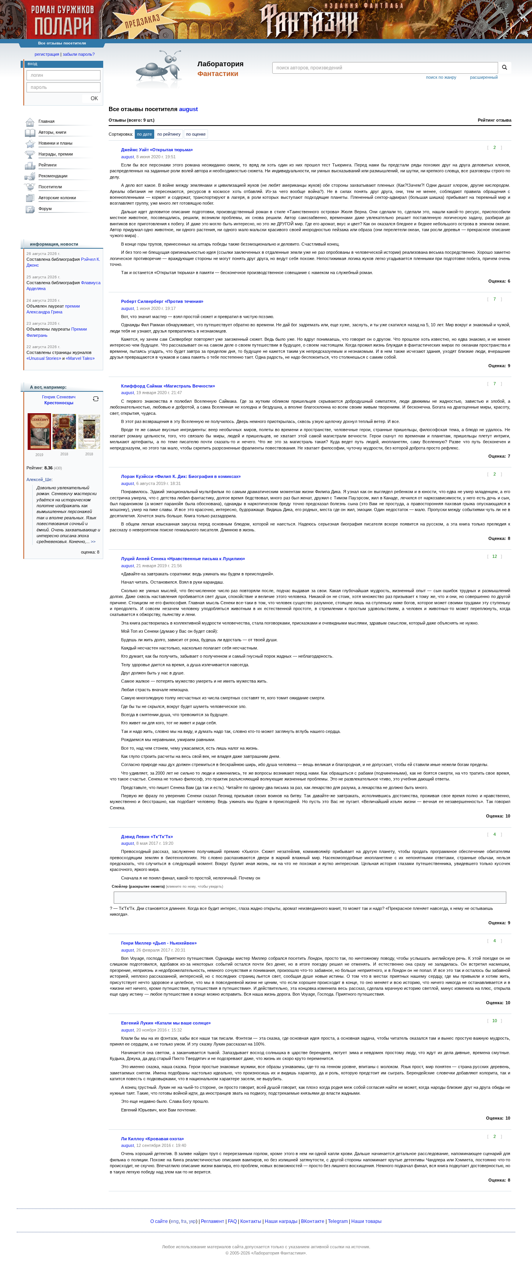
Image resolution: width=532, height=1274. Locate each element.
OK (91, 98)
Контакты (250, 1221)
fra (184, 1221)
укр (192, 1221)
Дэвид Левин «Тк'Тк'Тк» (147, 836)
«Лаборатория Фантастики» (278, 1253)
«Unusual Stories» (43, 358)
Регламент (212, 1221)
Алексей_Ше (38, 479)
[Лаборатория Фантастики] (160, 69)
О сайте (159, 1221)
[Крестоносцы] (39, 448)
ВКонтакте (312, 1221)
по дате (144, 134)
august (188, 109)
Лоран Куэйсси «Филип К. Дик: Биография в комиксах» (181, 476)
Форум (45, 208)
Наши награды (281, 1221)
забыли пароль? (79, 54)
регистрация (47, 54)
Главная (47, 121)
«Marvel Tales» (80, 358)
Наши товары (366, 1221)
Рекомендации (53, 175)
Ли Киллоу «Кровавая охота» (152, 1138)
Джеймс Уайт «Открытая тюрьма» (157, 149)
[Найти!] (504, 68)
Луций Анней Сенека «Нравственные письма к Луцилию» (183, 558)
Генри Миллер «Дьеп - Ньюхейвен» (159, 943)
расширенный (484, 77)
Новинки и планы (55, 143)
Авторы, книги (52, 132)
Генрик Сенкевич (59, 397)
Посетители (50, 186)
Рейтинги (47, 165)
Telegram (338, 1221)
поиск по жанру (441, 77)
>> (93, 541)
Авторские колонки (57, 197)
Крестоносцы (58, 402)
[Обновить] (95, 402)
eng (175, 1221)
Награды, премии (56, 154)
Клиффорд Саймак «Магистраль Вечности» (168, 386)
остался (125, 897)
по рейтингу (169, 134)
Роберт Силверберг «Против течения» (162, 301)
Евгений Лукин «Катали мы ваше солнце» (166, 1023)
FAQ (232, 1221)
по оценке (196, 134)
